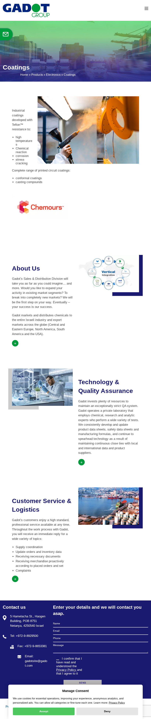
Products (37, 74)
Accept (43, 711)
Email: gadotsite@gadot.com (36, 660)
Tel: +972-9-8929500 (24, 636)
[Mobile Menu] (146, 8)
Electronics (53, 74)
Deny (107, 711)
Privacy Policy (66, 670)
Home (24, 74)
